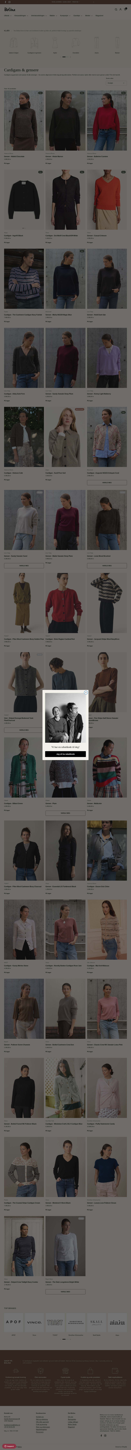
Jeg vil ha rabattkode (65, 754)
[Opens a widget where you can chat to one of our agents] (9, 1446)
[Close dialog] (86, 692)
